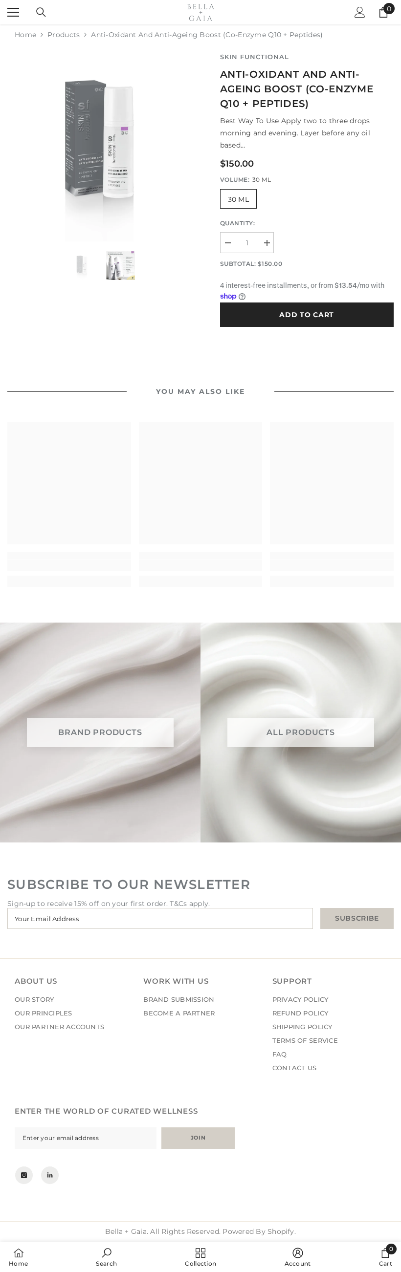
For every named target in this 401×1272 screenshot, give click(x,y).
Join (198, 1137)
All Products (300, 732)
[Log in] (360, 12)
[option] (101, 146)
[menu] (13, 12)
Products (63, 34)
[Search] (41, 12)
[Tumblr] (50, 1175)
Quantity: (237, 223)
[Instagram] (24, 1175)
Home (25, 34)
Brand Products (100, 732)
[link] (69, 565)
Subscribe (357, 918)
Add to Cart (306, 314)
